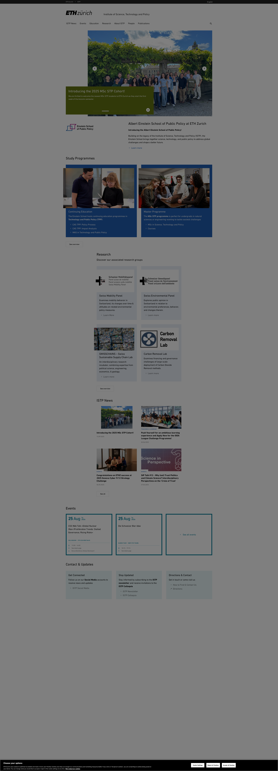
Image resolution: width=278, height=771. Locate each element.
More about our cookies (72, 769)
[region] (139, 765)
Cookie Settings (198, 765)
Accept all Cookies (229, 765)
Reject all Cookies (213, 765)
